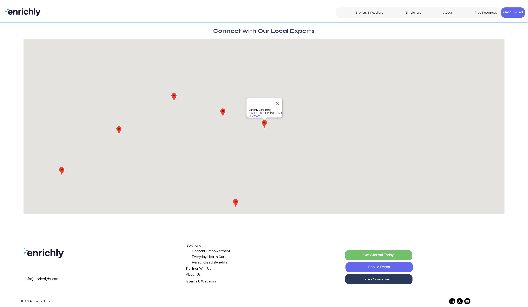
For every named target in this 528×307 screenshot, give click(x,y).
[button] (205, 245)
